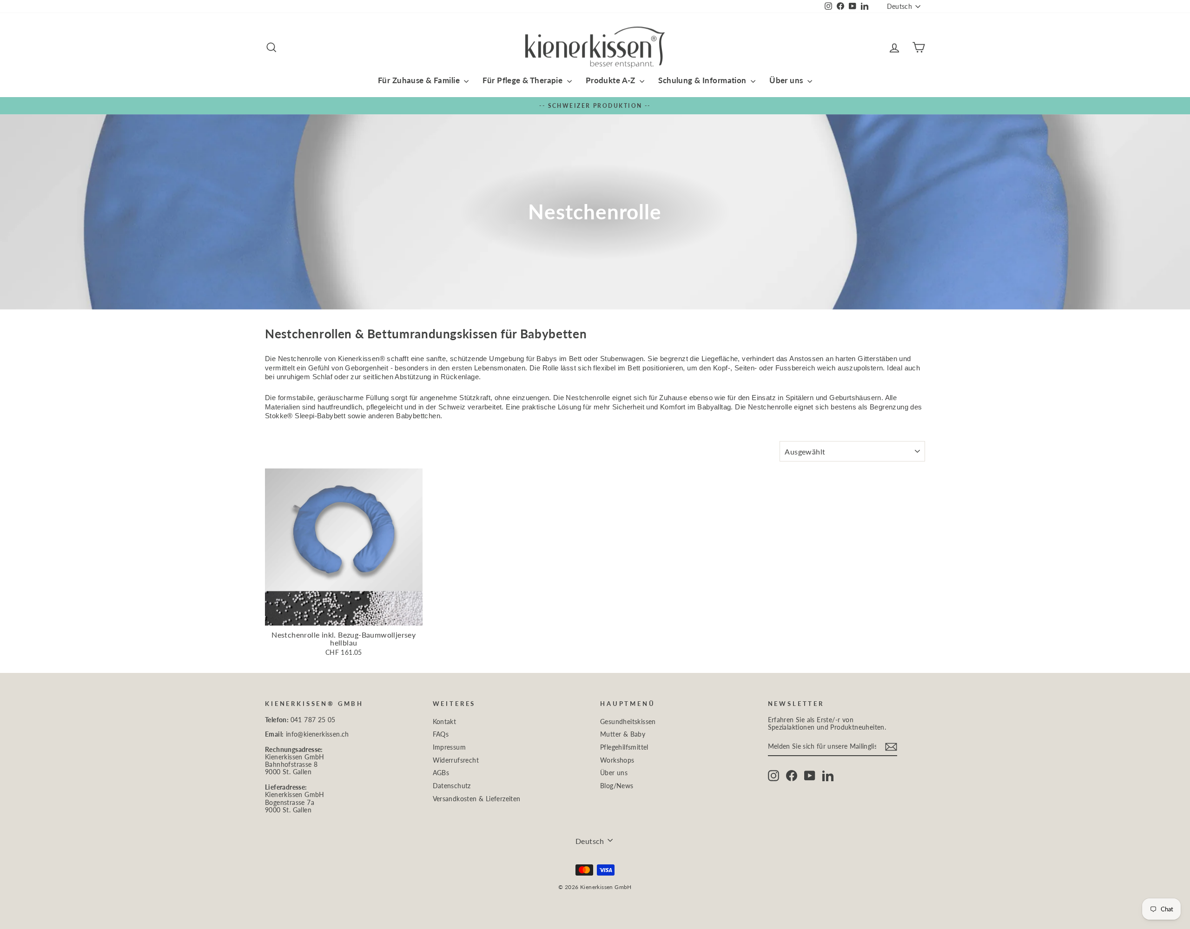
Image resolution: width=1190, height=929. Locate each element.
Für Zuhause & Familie (420, 80)
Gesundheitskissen (628, 721)
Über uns (787, 80)
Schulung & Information (703, 80)
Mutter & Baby (622, 734)
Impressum (449, 747)
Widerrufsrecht (456, 760)
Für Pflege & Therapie (523, 80)
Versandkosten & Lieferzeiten (477, 799)
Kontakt (444, 721)
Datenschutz (452, 786)
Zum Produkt (344, 615)
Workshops (617, 760)
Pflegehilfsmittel (624, 747)
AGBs (441, 773)
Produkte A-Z (612, 80)
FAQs (441, 734)
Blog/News (617, 786)
